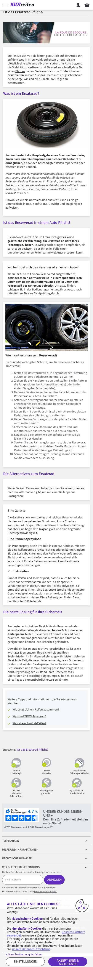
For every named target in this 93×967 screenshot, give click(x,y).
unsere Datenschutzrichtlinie (31, 949)
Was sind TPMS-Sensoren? (29, 716)
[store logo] (23, 5)
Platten (20, 71)
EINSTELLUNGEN (25, 961)
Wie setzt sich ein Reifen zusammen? (36, 709)
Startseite (9, 749)
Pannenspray (20, 546)
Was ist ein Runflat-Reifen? (29, 723)
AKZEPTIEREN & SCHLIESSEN (68, 962)
